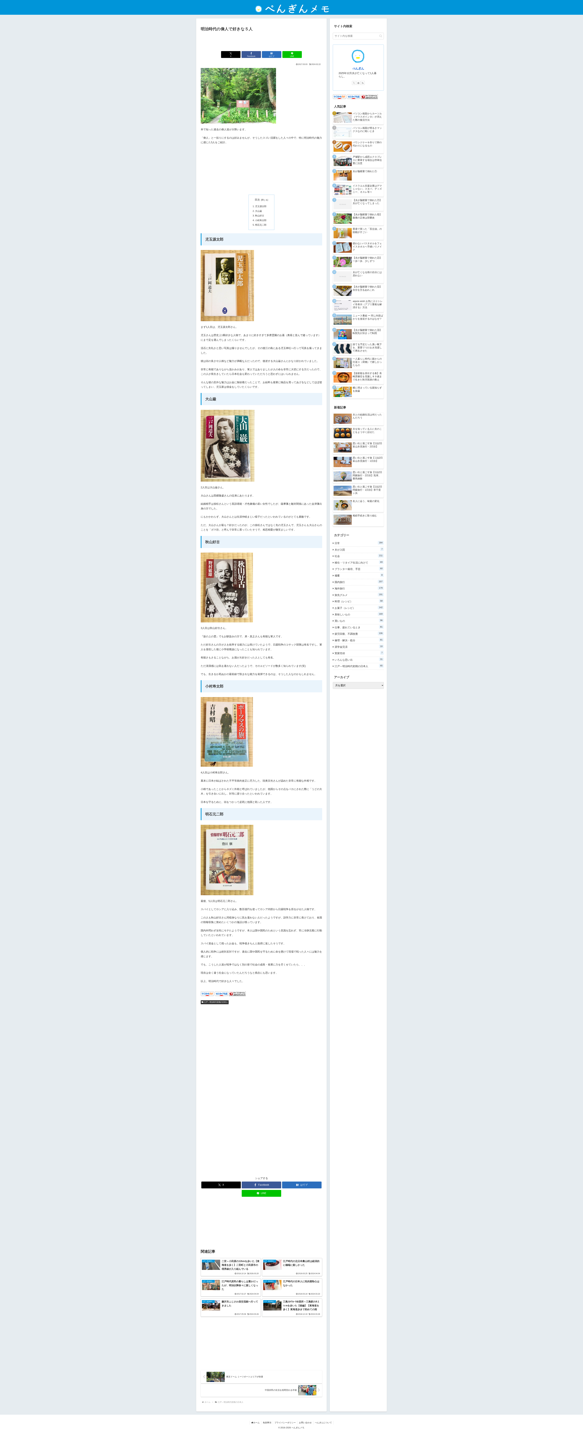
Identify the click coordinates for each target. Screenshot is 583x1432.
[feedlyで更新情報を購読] (358, 83)
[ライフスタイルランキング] (237, 993)
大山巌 (258, 211)
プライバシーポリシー (285, 1422)
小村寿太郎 (260, 220)
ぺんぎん (358, 68)
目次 (257, 199)
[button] (380, 36)
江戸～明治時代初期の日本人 (216, 1002)
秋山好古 (259, 215)
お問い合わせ (305, 1422)
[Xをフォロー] (354, 83)
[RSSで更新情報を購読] (363, 83)
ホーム (256, 1422)
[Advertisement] (261, 40)
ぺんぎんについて (323, 1422)
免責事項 (267, 1422)
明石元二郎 (260, 225)
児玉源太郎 (260, 206)
